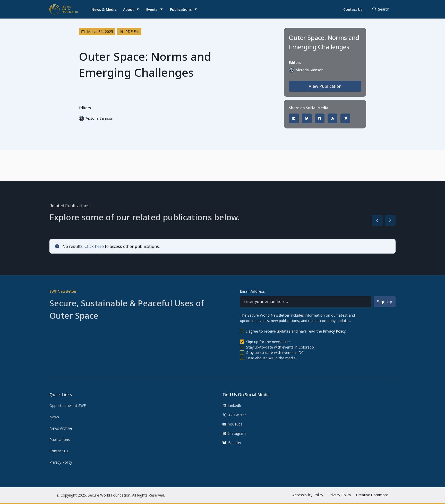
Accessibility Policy (307, 494)
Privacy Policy (334, 331)
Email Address (252, 291)
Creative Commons (372, 494)
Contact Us (352, 9)
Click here (94, 246)
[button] (131, 9)
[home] (63, 9)
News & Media (104, 9)
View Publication (325, 86)
